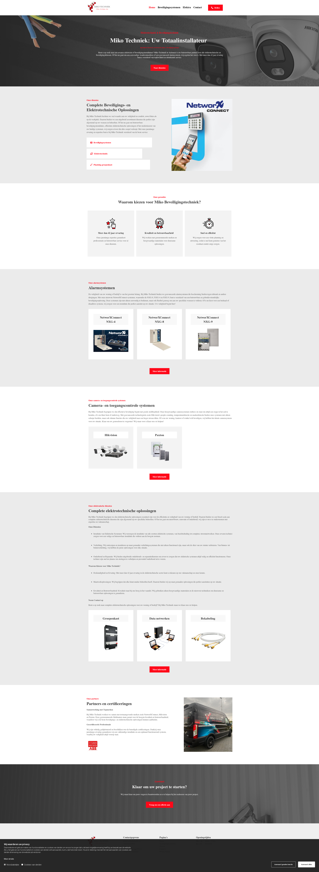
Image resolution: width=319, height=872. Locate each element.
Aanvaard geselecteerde (283, 864)
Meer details (9, 859)
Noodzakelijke (13, 865)
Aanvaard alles (306, 864)
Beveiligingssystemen (169, 7)
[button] (215, 8)
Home (152, 7)
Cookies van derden (32, 865)
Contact (197, 7)
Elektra (187, 7)
